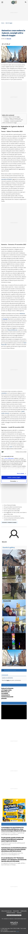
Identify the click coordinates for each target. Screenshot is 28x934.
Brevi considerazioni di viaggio (10, 122)
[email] (7, 43)
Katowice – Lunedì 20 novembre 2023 (13, 121)
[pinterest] (5, 43)
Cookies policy (24, 910)
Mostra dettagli (20, 473)
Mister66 (9, 38)
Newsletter (19, 912)
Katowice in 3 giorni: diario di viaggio (11, 116)
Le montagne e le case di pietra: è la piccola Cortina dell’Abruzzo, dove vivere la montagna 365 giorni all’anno (13, 829)
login (8, 680)
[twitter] (4, 43)
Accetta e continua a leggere (14, 477)
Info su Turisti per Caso (6, 910)
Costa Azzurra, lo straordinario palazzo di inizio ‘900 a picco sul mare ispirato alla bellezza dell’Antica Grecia (14, 849)
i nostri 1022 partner (9, 458)
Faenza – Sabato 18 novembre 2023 (13, 118)
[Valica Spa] (14, 923)
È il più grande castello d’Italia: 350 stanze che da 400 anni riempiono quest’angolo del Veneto (12, 839)
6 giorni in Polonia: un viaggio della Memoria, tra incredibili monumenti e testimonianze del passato (7, 693)
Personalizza (13, 481)
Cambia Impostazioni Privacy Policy (14, 915)
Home (2, 23)
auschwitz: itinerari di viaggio (9, 522)
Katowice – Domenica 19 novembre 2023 (14, 119)
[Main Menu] (2, 2)
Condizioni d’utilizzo (11, 912)
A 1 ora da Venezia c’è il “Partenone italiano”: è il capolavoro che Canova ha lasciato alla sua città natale (13, 859)
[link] (9, 43)
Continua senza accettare (21, 451)
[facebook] (2, 43)
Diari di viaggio (9, 23)
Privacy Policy (16, 910)
